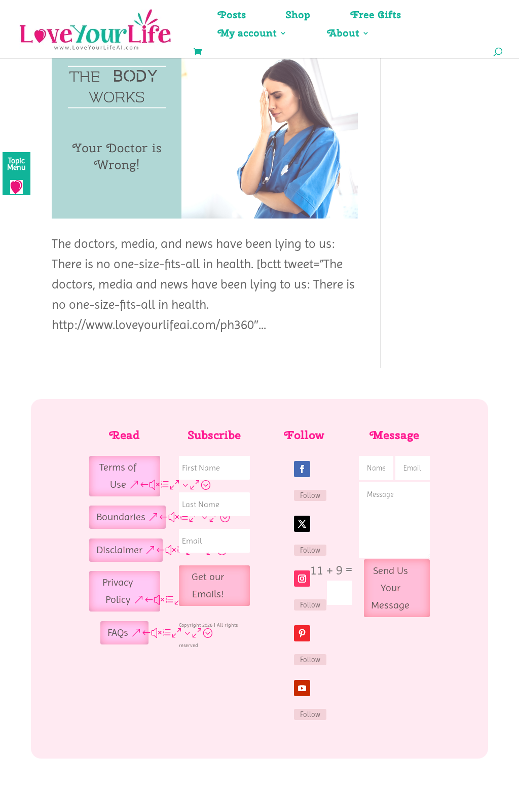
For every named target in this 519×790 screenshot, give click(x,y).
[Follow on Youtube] (302, 688)
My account (247, 34)
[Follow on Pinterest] (302, 633)
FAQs (117, 632)
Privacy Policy (117, 591)
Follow (310, 495)
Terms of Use (117, 475)
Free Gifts (376, 16)
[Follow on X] (302, 524)
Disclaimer (119, 550)
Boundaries (120, 517)
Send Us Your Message (390, 588)
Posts (232, 16)
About (343, 34)
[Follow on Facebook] (302, 469)
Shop (298, 16)
